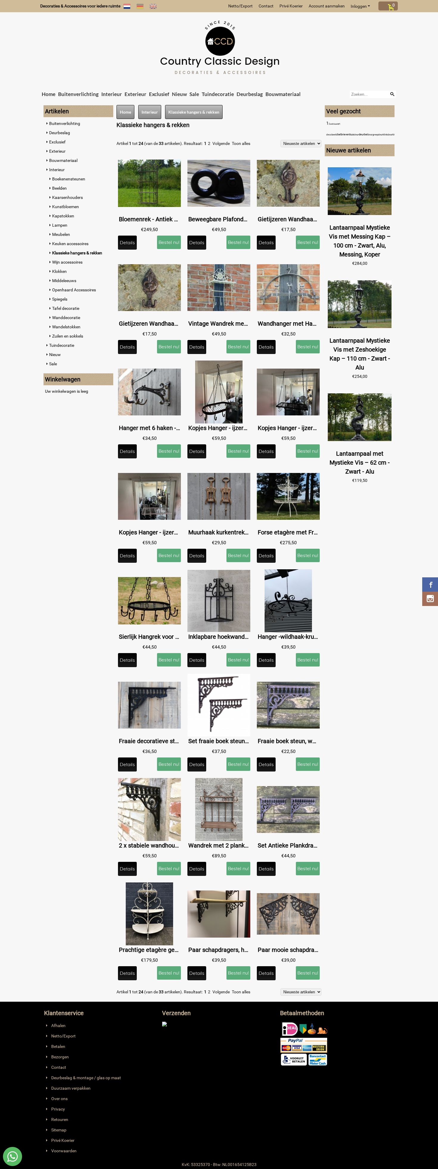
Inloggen (359, 6)
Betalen (58, 1046)
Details (127, 242)
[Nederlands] (127, 6)
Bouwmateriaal (283, 94)
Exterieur (135, 94)
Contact (266, 6)
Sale (194, 94)
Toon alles (241, 143)
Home (48, 94)
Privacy (58, 1109)
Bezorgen (60, 1056)
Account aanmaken (327, 6)
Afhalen (58, 1025)
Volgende (221, 143)
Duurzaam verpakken (71, 1088)
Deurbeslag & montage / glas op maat (86, 1077)
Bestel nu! (169, 242)
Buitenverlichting (78, 94)
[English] (153, 6)
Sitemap (58, 1130)
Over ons (59, 1098)
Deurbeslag (250, 94)
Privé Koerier (291, 6)
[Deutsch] (140, 6)
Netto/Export (240, 6)
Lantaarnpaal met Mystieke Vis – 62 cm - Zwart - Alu (360, 462)
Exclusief (159, 94)
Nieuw (179, 94)
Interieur (111, 94)
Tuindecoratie (218, 94)
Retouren (59, 1119)
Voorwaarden (64, 1150)
